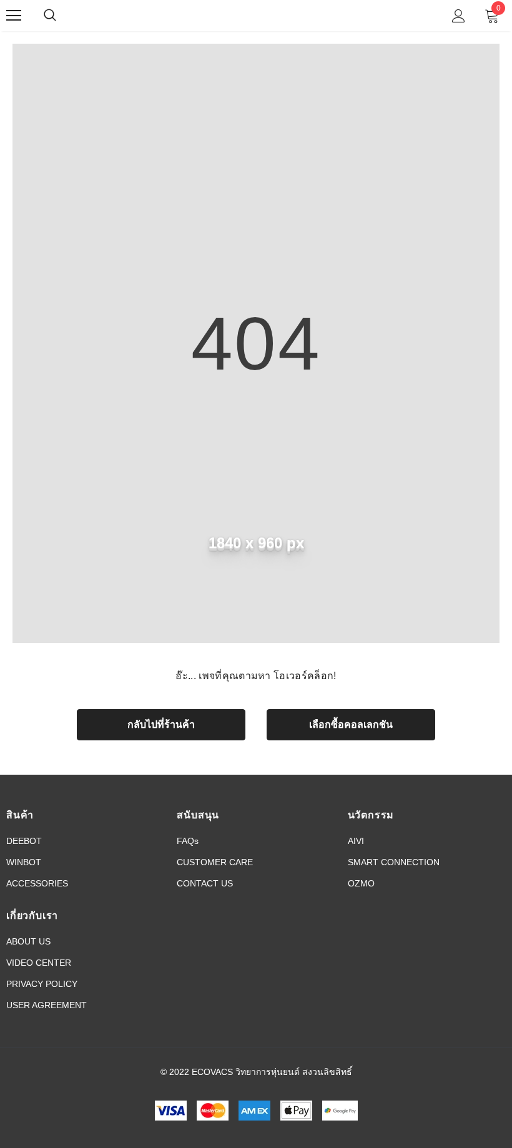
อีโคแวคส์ (254, 15)
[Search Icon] (62, 15)
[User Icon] (458, 15)
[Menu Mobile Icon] (13, 15)
